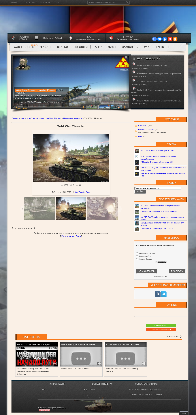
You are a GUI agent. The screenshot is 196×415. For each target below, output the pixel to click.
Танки (97, 46)
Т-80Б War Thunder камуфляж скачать (157, 228)
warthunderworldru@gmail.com (148, 389)
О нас (57, 3)
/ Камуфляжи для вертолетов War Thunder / (35, 90)
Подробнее (21, 108)
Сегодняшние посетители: (161, 330)
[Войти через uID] (154, 39)
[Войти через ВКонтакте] (159, 39)
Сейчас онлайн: (161, 325)
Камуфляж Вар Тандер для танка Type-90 (159, 211)
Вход (78, 236)
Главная (13, 3)
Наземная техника (72, 118)
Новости (81, 46)
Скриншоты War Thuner (49, 118)
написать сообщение (152, 394)
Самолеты (130, 46)
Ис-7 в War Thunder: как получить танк (157, 151)
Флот (112, 46)
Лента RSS (45, 3)
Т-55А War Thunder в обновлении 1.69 (157, 162)
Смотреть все (173, 336)
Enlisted (163, 46)
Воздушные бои (145, 256)
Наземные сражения (147, 253)
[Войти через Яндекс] (170, 39)
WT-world (42, 408)
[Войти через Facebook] (164, 39)
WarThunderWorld (82, 192)
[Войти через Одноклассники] (175, 39)
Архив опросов (147, 271)
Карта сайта (89, 389)
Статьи (62, 46)
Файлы (45, 46)
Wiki (147, 46)
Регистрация (67, 236)
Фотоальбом (28, 118)
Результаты (177, 271)
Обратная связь (29, 3)
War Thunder (26, 46)
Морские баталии (145, 259)
